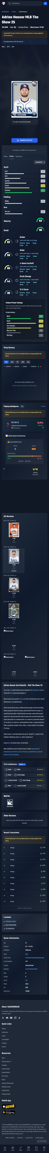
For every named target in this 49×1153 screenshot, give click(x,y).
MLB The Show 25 (35, 690)
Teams (3, 1036)
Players (14, 12)
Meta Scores (18, 156)
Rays (20, 737)
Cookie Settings (39, 1138)
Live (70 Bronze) (23, 752)
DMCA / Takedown (10, 1138)
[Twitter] (3, 1018)
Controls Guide (6, 1069)
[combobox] (25, 3)
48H (12, 362)
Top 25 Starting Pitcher (31, 969)
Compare (4, 1043)
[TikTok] (19, 1018)
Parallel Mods (5, 1090)
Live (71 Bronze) (14, 752)
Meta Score (21, 699)
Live (10, 690)
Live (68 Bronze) (32, 752)
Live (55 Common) (14, 754)
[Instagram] (15, 1018)
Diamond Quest (6, 1072)
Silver (10, 693)
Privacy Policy (29, 1138)
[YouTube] (11, 1018)
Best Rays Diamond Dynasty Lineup (34, 958)
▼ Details (43, 406)
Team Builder (5, 1039)
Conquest (4, 1065)
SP (25, 693)
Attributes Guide (6, 1087)
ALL (28, 362)
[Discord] (7, 1018)
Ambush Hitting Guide (7, 1083)
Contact (4, 1047)
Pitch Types (5, 1076)
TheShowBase (5, 12)
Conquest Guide (6, 1094)
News (3, 1058)
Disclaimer (20, 1138)
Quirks (9, 743)
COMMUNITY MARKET (11, 921)
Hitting (5, 156)
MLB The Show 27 (6, 1061)
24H (6, 362)
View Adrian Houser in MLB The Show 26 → (14, 42)
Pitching (11, 156)
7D (17, 362)
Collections (5, 1032)
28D (23, 362)
